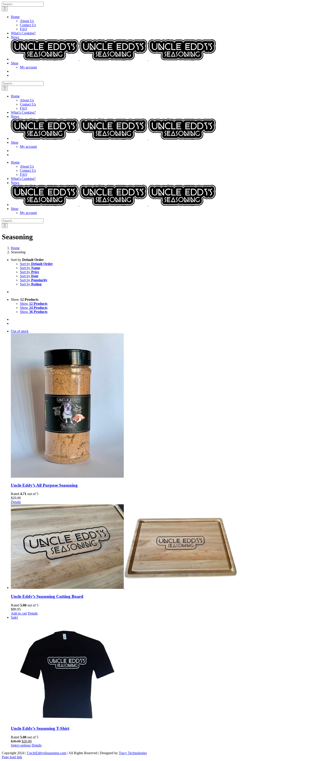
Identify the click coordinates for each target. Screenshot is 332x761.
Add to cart (19, 613)
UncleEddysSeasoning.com (46, 753)
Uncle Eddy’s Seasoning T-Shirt (40, 728)
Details (16, 502)
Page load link (12, 757)
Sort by (36, 264)
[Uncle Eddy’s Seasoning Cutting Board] (170, 547)
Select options (21, 745)
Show (33, 303)
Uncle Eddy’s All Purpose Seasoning (44, 485)
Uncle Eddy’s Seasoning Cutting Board (47, 596)
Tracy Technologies (133, 753)
